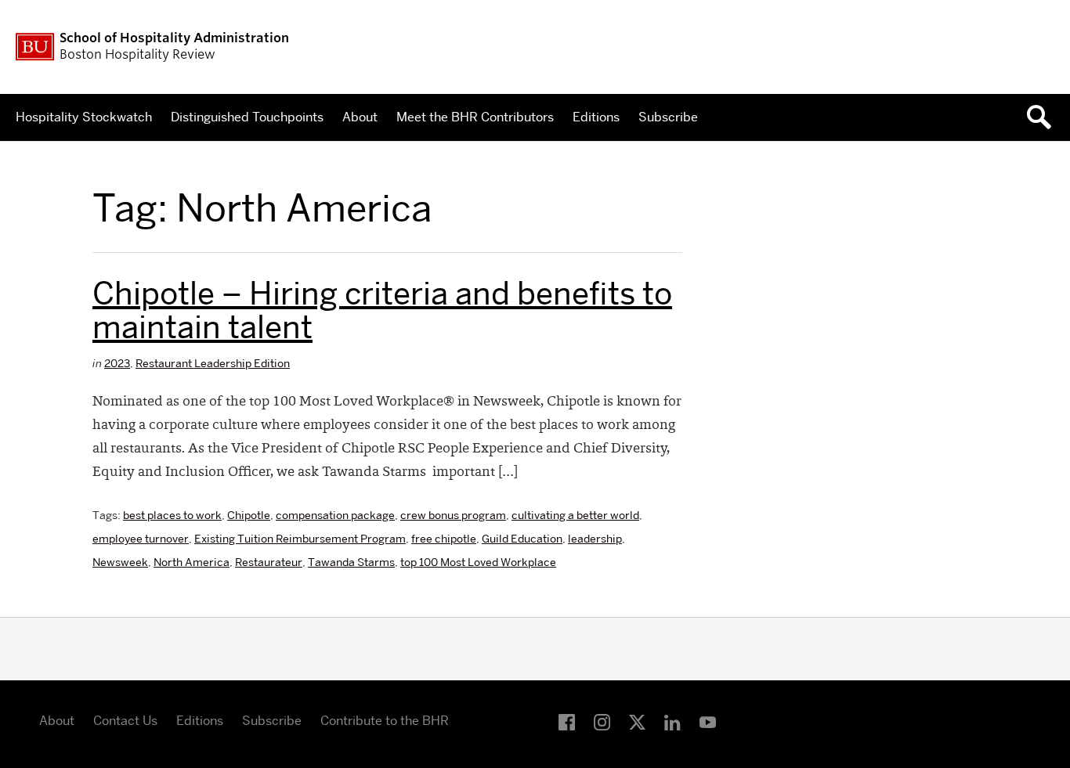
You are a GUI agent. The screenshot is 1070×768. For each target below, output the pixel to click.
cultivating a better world (575, 515)
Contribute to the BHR (384, 720)
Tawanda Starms (351, 562)
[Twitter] (637, 723)
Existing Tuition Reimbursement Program (300, 539)
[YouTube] (707, 723)
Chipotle (248, 515)
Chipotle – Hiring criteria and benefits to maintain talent (382, 310)
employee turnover (140, 539)
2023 (117, 363)
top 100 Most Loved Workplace (478, 562)
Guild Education (522, 539)
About (360, 117)
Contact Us (125, 720)
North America (192, 562)
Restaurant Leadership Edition (213, 363)
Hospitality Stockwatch (84, 117)
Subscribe (668, 117)
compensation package (335, 515)
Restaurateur (268, 562)
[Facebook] (566, 723)
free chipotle (443, 539)
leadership (595, 539)
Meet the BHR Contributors (475, 117)
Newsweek (120, 562)
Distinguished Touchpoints (247, 117)
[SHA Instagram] (602, 723)
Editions (596, 117)
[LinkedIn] (672, 723)
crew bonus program (453, 515)
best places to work (172, 515)
